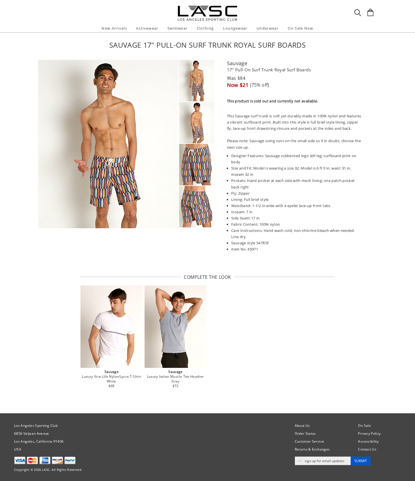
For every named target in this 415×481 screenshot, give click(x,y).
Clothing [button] (205, 28)
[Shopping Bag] (370, 12)
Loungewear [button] (235, 28)
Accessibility (368, 441)
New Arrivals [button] (114, 28)
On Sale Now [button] (300, 28)
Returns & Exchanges (312, 449)
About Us (302, 425)
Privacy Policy (369, 433)
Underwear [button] (268, 28)
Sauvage (237, 63)
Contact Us (367, 449)
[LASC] (207, 7)
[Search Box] (357, 12)
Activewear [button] (147, 28)
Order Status (305, 433)
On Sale (364, 425)
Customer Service (309, 441)
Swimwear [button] (177, 28)
